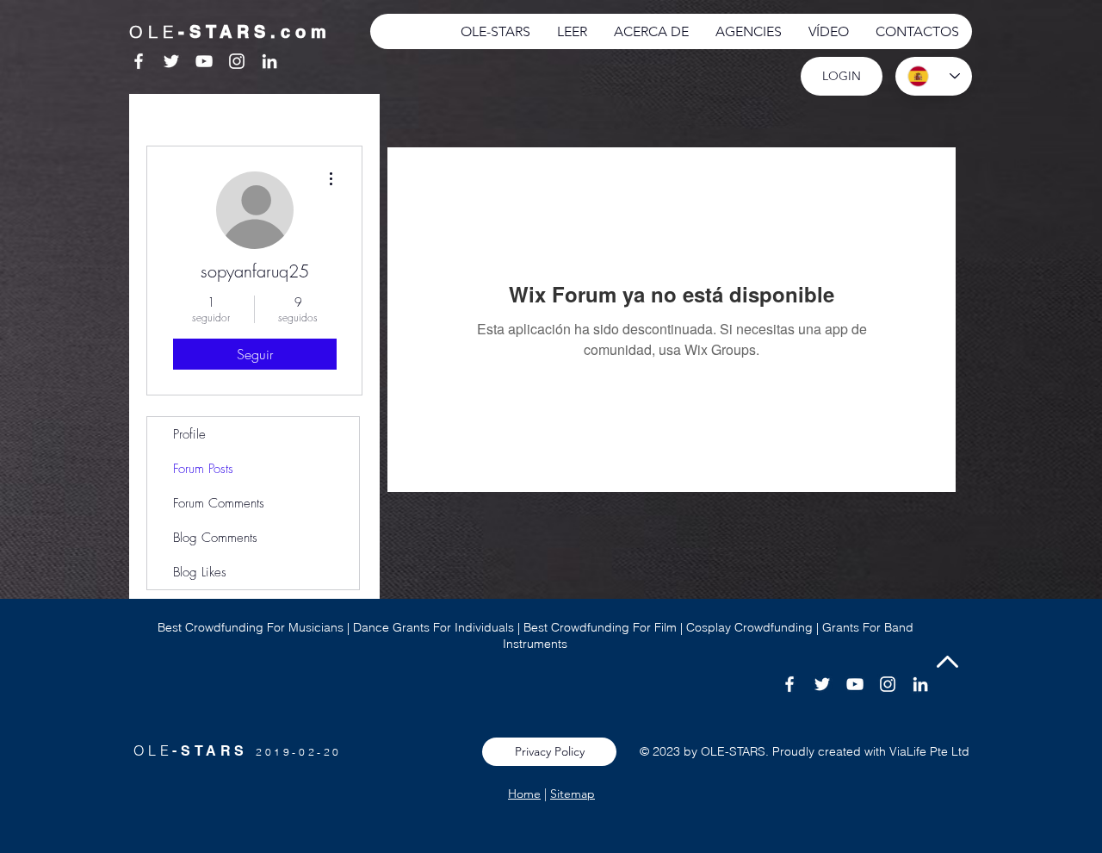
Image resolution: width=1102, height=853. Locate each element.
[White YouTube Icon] (204, 61)
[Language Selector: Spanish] (933, 76)
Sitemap (572, 793)
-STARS (214, 751)
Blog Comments (215, 537)
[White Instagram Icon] (236, 61)
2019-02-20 (299, 751)
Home (524, 793)
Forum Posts (203, 468)
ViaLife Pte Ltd (929, 751)
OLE (152, 750)
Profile (189, 434)
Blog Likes (199, 572)
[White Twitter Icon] (171, 61)
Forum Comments (218, 503)
